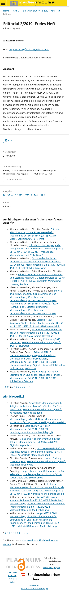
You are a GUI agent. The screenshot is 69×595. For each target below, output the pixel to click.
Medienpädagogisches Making (26, 419)
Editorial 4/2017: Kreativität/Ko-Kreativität (32, 321)
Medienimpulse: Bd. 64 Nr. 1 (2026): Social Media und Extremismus (36, 476)
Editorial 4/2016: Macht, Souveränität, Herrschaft (35, 231)
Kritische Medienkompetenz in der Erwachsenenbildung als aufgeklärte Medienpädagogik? (37, 487)
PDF (10, 140)
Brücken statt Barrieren (38, 425)
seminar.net (34, 585)
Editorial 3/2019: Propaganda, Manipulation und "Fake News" (35, 247)
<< (4, 386)
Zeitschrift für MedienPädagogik (34, 588)
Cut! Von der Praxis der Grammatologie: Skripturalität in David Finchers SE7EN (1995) (35, 261)
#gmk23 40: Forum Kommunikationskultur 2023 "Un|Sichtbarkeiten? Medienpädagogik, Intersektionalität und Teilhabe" (37, 500)
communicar (48, 568)
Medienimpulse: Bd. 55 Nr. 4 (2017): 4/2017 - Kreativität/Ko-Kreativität (37, 266)
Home (6, 10)
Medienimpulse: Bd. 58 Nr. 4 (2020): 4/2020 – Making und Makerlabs (38, 421)
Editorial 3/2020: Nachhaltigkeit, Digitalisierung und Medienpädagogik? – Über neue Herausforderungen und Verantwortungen (36, 295)
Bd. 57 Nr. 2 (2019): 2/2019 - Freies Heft (41, 10)
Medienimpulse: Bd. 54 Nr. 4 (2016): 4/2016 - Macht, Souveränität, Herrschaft (34, 237)
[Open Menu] (3, 3)
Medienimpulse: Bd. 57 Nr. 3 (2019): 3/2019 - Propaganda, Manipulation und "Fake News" (36, 252)
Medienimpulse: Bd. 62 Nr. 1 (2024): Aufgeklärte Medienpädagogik (36, 411)
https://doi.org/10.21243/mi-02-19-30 (29, 49)
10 (22, 532)
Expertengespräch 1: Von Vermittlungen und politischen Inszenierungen (35, 373)
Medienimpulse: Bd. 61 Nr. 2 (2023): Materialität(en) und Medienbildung (30, 508)
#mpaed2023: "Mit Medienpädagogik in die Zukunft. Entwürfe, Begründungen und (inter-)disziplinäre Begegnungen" (33, 518)
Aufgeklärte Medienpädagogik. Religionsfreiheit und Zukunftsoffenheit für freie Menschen (36, 406)
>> (29, 386)
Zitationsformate (13, 179)
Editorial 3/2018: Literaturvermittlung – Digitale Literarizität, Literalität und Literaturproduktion (33, 355)
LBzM (10, 579)
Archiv (16, 10)
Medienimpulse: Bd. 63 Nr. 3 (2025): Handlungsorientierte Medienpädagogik (31, 430)
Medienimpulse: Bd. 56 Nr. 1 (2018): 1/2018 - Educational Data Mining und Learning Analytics (37, 281)
